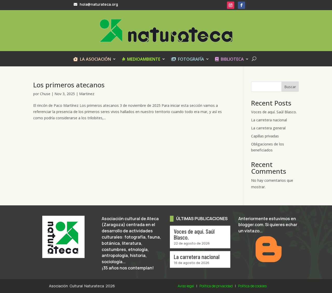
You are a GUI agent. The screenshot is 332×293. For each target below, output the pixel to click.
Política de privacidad (216, 285)
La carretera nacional (269, 119)
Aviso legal (186, 285)
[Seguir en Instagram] (230, 5)
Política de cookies (252, 285)
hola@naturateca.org (98, 4)
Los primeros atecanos (69, 84)
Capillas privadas (265, 136)
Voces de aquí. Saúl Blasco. (274, 111)
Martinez (86, 93)
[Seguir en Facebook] (241, 5)
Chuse (45, 93)
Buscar (290, 86)
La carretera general (268, 127)
